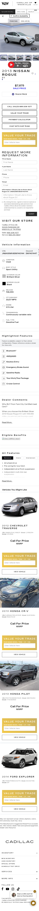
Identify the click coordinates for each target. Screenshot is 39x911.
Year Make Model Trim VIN (17, 139)
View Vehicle (19, 572)
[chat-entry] (33, 903)
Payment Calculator (19, 120)
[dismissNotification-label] (34, 891)
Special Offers (8, 863)
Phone (4, 174)
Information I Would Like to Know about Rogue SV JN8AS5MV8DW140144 (17, 191)
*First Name (6, 159)
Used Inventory (8, 861)
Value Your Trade (19, 113)
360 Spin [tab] (25, 21)
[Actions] (35, 74)
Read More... (7, 422)
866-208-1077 (13, 233)
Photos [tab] (13, 21)
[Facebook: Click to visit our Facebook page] (4, 889)
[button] (7, 11)
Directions (21, 11)
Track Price (21, 94)
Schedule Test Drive (11, 866)
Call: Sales (19, 106)
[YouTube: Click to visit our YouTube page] (8, 889)
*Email (4, 182)
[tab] (7, 458)
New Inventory (8, 858)
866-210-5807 (14, 235)
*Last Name (6, 167)
